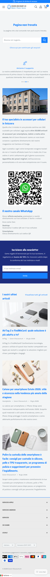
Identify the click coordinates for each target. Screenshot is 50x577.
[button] (6, 575)
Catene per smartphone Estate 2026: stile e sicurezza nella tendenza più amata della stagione (24, 393)
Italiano (6, 545)
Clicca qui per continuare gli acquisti (25, 48)
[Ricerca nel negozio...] (44, 40)
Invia (25, 276)
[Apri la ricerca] (36, 7)
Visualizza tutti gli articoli (36, 295)
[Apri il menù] (3, 7)
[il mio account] (40, 7)
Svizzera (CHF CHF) (24, 545)
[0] (45, 6)
